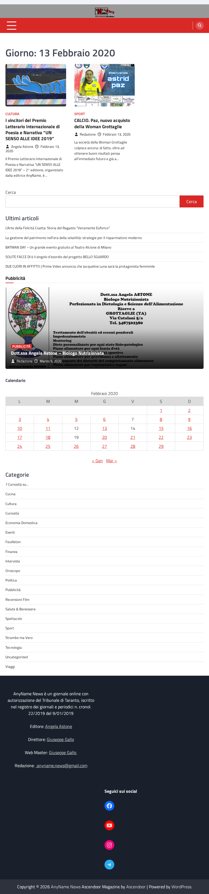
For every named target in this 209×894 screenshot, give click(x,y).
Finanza (11, 551)
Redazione (88, 134)
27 (104, 446)
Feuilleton (13, 541)
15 (161, 428)
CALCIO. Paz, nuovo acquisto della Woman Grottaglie (102, 123)
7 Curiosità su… (17, 484)
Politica (11, 580)
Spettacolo (13, 618)
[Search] (200, 26)
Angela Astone (22, 146)
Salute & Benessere (20, 609)
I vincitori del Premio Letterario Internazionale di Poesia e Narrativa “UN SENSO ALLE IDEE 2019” (32, 129)
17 (19, 437)
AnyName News (66, 886)
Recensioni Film (17, 599)
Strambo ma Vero (19, 637)
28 (132, 446)
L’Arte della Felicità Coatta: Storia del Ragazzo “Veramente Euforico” (57, 228)
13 (104, 428)
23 (189, 437)
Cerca (10, 192)
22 (161, 437)
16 (189, 428)
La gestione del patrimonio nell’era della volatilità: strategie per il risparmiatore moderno (73, 237)
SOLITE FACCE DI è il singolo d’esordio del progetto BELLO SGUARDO (57, 256)
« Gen (97, 460)
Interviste (12, 561)
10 (19, 428)
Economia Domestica (21, 522)
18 (47, 437)
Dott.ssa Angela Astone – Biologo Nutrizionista (57, 353)
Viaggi (10, 666)
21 (132, 437)
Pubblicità (21, 346)
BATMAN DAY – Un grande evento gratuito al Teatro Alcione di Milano (58, 247)
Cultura (12, 114)
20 (104, 437)
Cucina (10, 494)
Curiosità (12, 513)
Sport (79, 114)
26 (76, 446)
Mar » (111, 460)
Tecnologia (13, 647)
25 (47, 446)
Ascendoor (136, 886)
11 (47, 428)
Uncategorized (16, 657)
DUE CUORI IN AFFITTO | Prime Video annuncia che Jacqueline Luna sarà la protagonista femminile (80, 266)
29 (161, 446)
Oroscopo (12, 570)
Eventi (10, 532)
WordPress (181, 886)
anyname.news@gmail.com (61, 765)
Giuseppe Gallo (60, 739)
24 (19, 446)
